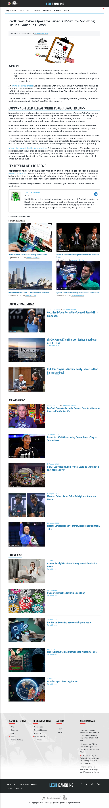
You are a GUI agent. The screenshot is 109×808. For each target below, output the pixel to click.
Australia (12, 331)
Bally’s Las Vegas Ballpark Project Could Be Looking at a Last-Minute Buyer (73, 468)
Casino (57, 10)
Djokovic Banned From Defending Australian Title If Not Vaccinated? (78, 293)
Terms (9, 788)
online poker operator (22, 85)
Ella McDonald (41, 33)
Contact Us (23, 784)
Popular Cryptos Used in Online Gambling (66, 592)
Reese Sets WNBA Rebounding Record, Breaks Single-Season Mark (72, 439)
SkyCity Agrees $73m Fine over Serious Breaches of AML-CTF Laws (72, 341)
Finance (47, 10)
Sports (36, 10)
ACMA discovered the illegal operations (28, 148)
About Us (11, 784)
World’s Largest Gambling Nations (62, 681)
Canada (37, 733)
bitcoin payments (17, 173)
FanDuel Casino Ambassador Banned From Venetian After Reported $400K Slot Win (73, 410)
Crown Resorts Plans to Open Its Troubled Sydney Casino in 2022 (29, 293)
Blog (60, 732)
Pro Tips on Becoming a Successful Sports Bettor (69, 622)
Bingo (13, 727)
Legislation (11, 10)
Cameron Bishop (32, 258)
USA (22, 10)
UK (28, 10)
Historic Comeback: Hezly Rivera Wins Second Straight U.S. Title (73, 527)
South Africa (39, 736)
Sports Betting (17, 740)
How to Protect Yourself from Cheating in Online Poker (72, 651)
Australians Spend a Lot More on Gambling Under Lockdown (28, 255)
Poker (67, 10)
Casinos (14, 730)
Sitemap (18, 788)
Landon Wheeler (78, 260)
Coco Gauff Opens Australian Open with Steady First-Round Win (72, 314)
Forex (13, 733)
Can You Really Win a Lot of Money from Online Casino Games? (72, 565)
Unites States (39, 727)
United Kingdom (41, 730)
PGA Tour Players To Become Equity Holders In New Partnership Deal (72, 371)
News (60, 729)
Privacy (34, 784)
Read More (52, 569)
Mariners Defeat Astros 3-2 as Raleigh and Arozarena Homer (71, 498)
